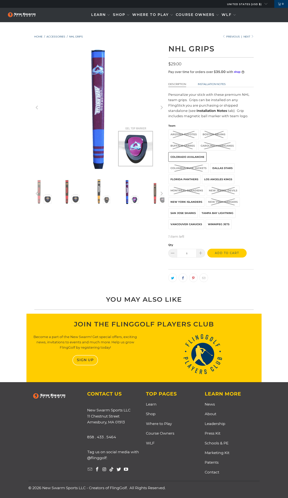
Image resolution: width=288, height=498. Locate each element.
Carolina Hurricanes (217, 145)
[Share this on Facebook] (183, 277)
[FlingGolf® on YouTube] (126, 469)
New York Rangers (223, 201)
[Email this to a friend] (203, 277)
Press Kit (212, 433)
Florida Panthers (184, 179)
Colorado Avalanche (187, 156)
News (210, 404)
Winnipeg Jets (218, 224)
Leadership (215, 423)
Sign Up (85, 360)
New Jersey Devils (223, 190)
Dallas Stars (222, 168)
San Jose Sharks (183, 213)
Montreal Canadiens (186, 190)
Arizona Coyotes (183, 134)
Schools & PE (216, 443)
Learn (151, 404)
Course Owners (160, 433)
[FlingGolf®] (21, 15)
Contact (212, 472)
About (210, 414)
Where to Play (159, 423)
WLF (150, 443)
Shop (151, 414)
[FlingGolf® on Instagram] (104, 469)
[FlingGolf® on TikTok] (112, 469)
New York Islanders (186, 201)
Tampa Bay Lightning (217, 213)
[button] (100, 15)
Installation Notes (212, 84)
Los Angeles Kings (218, 179)
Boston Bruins (214, 134)
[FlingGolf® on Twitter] (119, 469)
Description (177, 84)
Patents (212, 462)
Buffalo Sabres (182, 145)
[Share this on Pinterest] (193, 277)
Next (247, 36)
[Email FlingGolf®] (90, 469)
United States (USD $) (245, 4)
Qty (170, 244)
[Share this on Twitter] (172, 277)
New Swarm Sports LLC (64, 488)
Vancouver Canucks (186, 224)
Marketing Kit (217, 452)
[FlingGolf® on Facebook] (97, 469)
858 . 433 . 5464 (101, 437)
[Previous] (37, 107)
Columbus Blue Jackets (188, 168)
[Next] (161, 107)
